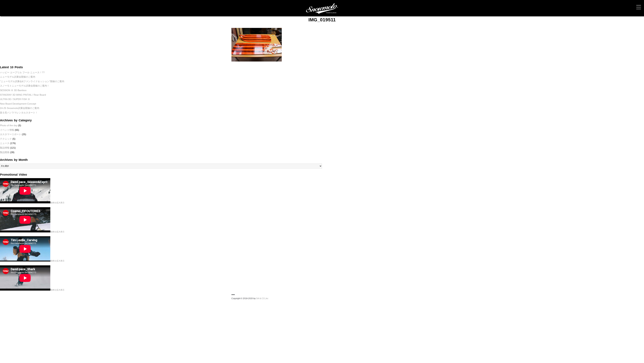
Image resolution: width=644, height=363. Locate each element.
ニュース (4, 143)
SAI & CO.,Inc (262, 298)
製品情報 (4, 147)
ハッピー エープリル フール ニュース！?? (22, 72)
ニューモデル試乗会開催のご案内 (17, 76)
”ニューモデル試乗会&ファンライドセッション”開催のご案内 (32, 81)
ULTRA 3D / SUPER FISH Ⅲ (15, 99)
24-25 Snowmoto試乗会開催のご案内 (19, 108)
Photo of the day (8, 125)
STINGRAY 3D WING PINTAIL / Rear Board (23, 94)
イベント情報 (7, 130)
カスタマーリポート (10, 134)
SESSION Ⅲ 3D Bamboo (13, 90)
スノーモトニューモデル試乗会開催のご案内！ (24, 85)
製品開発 (4, 152)
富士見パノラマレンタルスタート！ (19, 112)
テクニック (6, 138)
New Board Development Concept (18, 103)
